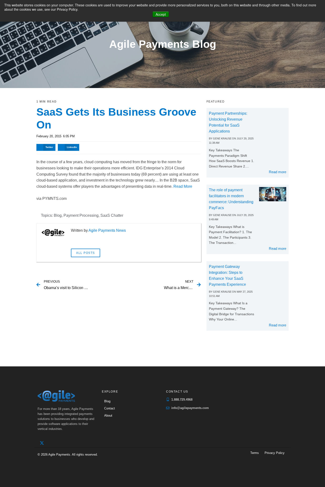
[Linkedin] (51, 443)
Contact (109, 408)
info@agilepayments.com (190, 408)
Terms (254, 453)
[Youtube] (61, 443)
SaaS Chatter (111, 215)
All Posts (85, 253)
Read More (182, 186)
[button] (45, 147)
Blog (58, 215)
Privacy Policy (275, 453)
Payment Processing (81, 215)
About (108, 415)
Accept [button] (161, 14)
